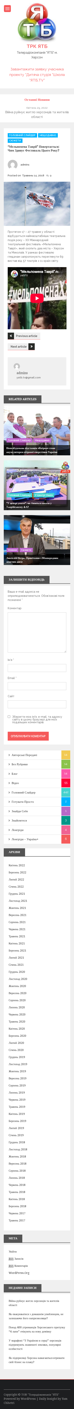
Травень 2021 (17, 936)
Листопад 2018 (18, 1149)
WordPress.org (19, 1272)
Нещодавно (48, 135)
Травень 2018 (17, 1192)
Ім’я (11, 659)
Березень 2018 (17, 1206)
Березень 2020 (17, 1035)
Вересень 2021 (17, 915)
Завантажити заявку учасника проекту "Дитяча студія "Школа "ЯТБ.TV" (37, 74)
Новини (12, 550)
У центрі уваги (44, 495)
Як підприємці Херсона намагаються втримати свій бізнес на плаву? (37, 1360)
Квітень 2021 (17, 943)
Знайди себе (20, 811)
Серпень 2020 (17, 1000)
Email (12, 678)
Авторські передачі (24, 755)
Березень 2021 (17, 950)
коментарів (18, 1265)
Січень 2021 (16, 964)
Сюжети (15, 140)
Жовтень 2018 (17, 1156)
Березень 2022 (17, 872)
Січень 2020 (16, 1050)
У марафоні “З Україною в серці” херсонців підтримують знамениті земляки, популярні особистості (35, 1344)
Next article (19, 346)
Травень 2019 (17, 1106)
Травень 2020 (17, 1021)
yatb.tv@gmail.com (29, 377)
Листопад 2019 (18, 1064)
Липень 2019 (17, 1092)
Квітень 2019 (17, 1113)
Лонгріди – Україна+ (25, 839)
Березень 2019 (17, 1121)
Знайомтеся (19, 820)
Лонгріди (17, 830)
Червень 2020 (17, 1014)
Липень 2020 (17, 1007)
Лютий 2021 (16, 957)
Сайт (11, 696)
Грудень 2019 (17, 1057)
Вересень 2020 (17, 993)
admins (25, 164)
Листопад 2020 (18, 978)
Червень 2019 (17, 1099)
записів (16, 1258)
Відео (15, 783)
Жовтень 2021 (17, 907)
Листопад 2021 (18, 900)
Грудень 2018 (17, 1142)
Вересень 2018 (17, 1163)
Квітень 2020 (17, 1028)
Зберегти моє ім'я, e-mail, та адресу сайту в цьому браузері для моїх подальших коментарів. (37, 719)
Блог (15, 774)
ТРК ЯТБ (37, 46)
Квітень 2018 (17, 1199)
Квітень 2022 (17, 865)
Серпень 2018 (17, 1170)
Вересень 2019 (17, 1078)
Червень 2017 (17, 1213)
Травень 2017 (17, 1220)
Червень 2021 (17, 929)
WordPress (28, 1398)
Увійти (13, 1251)
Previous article (26, 336)
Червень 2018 (17, 1184)
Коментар (15, 608)
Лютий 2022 (16, 879)
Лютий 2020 (16, 1042)
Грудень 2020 (17, 971)
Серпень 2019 (17, 1085)
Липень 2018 (17, 1177)
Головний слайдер (22, 135)
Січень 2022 (16, 886)
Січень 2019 (16, 1135)
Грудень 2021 (17, 893)
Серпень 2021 (17, 922)
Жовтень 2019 (17, 1071)
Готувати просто (23, 802)
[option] (37, 112)
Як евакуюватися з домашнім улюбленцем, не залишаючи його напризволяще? (36, 1316)
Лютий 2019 (16, 1128)
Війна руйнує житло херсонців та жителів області (34, 1303)
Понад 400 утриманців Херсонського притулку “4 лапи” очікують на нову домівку (37, 1329)
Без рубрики (20, 764)
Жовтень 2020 (17, 986)
